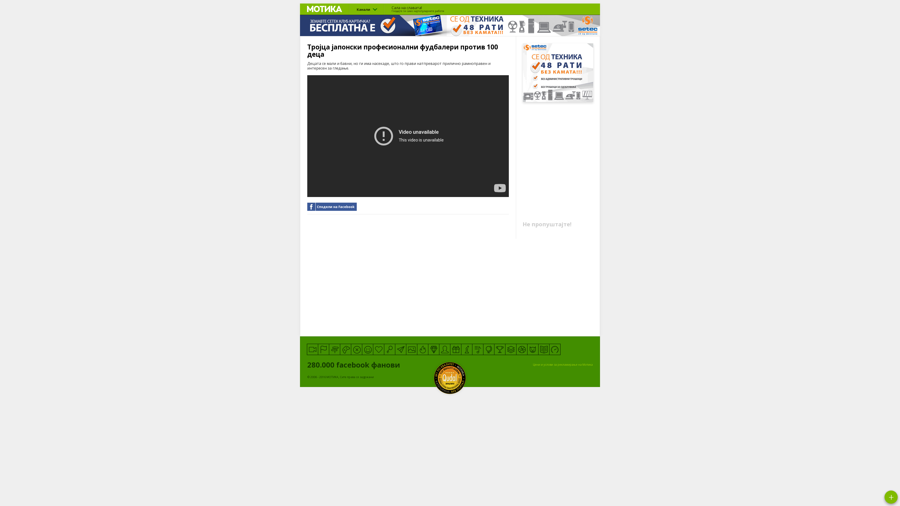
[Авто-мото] (555, 349)
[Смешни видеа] (312, 349)
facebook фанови (354, 365)
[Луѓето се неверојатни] (400, 349)
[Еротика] (356, 349)
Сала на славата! (418, 9)
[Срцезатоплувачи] (378, 349)
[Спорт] (522, 349)
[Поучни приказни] (544, 349)
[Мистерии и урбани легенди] (334, 349)
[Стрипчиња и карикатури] (444, 349)
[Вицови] (367, 349)
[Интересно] (455, 349)
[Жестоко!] (422, 349)
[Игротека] (345, 349)
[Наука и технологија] (466, 349)
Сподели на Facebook (336, 207)
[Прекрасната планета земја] (489, 349)
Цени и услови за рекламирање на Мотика (563, 365)
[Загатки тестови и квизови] (389, 349)
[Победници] (500, 349)
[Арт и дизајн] (433, 349)
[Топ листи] (511, 349)
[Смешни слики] (411, 349)
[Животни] (533, 349)
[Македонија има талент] (478, 349)
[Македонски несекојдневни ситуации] (323, 349)
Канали (363, 9)
